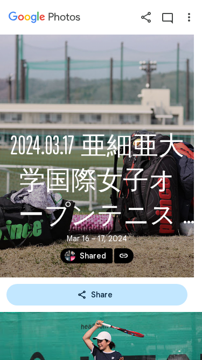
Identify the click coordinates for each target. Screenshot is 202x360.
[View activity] (167, 17)
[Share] (146, 17)
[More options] (189, 17)
